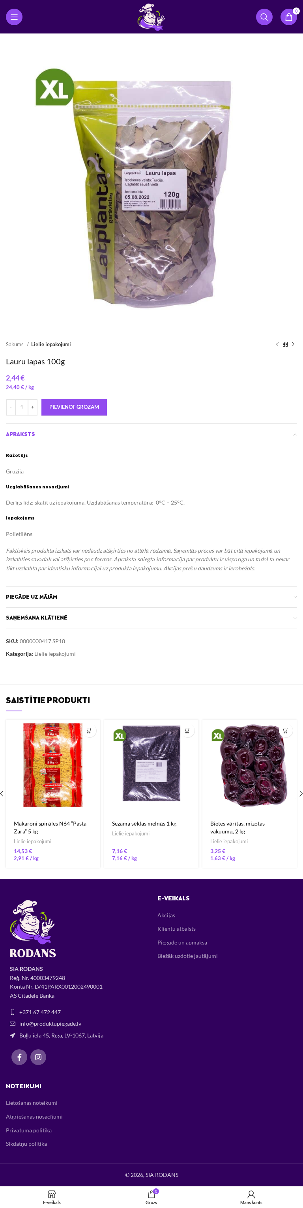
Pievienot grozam (74, 407)
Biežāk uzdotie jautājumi (187, 955)
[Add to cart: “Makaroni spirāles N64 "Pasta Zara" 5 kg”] (89, 730)
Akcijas (166, 915)
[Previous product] (277, 345)
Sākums (15, 344)
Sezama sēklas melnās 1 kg (144, 823)
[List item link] (76, 1012)
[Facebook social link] (19, 1057)
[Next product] (293, 345)
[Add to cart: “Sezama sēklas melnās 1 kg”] (188, 730)
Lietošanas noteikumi (32, 1102)
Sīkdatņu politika (26, 1143)
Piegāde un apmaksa (182, 942)
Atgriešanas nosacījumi (34, 1116)
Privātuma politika (29, 1130)
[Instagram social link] (38, 1057)
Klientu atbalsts (176, 928)
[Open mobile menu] (14, 17)
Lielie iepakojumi (51, 344)
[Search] (264, 17)
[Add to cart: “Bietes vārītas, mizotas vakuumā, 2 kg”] (286, 730)
